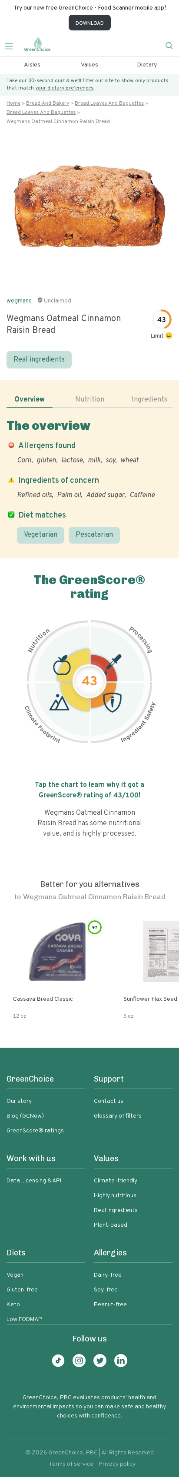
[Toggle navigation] (12, 45)
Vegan (15, 1275)
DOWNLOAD (90, 23)
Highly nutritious (115, 1195)
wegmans (19, 301)
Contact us (108, 1101)
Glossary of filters (118, 1116)
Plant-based (110, 1225)
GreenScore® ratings (35, 1131)
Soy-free (106, 1290)
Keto (13, 1304)
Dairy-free (108, 1275)
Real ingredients (39, 359)
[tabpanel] (89, 481)
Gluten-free (22, 1290)
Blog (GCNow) (25, 1116)
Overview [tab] (29, 399)
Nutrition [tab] (89, 399)
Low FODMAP (24, 1319)
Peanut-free (110, 1304)
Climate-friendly (115, 1181)
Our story (19, 1101)
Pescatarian (94, 535)
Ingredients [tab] (149, 399)
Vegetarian (40, 535)
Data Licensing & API (34, 1181)
